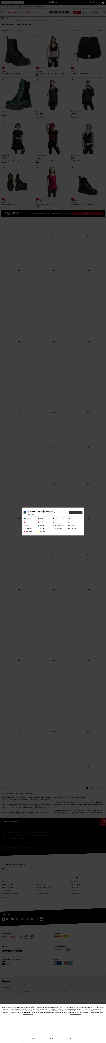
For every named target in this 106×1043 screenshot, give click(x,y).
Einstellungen (74, 1039)
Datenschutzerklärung (75, 1014)
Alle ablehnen (53, 1039)
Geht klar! (32, 1039)
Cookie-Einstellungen (28, 1014)
